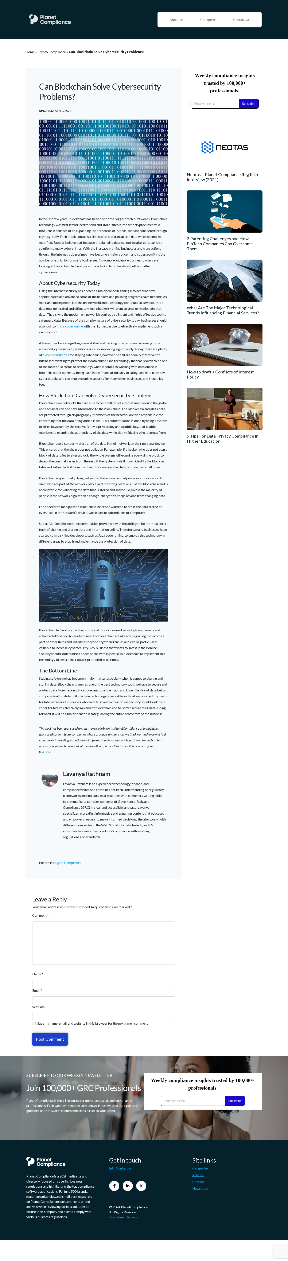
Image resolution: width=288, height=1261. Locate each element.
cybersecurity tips (56, 355)
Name (37, 974)
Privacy (132, 1217)
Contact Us (241, 20)
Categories (208, 20)
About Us (176, 20)
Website (38, 1007)
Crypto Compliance (52, 52)
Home (30, 52)
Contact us (124, 1168)
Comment (40, 915)
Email (37, 990)
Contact (198, 1182)
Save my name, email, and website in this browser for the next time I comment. (92, 1023)
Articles (198, 1175)
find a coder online (70, 326)
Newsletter (200, 1188)
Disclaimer (117, 1217)
